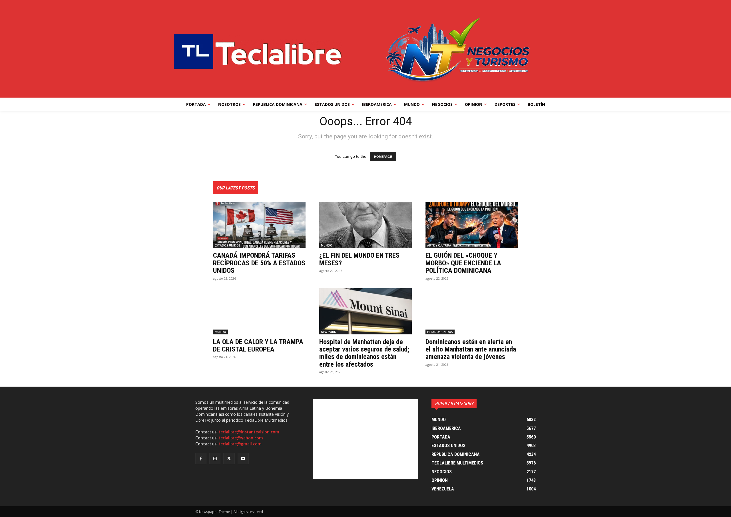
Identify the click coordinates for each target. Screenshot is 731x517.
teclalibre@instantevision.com (248, 432)
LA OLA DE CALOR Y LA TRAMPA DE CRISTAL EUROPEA (258, 345)
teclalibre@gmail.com (240, 444)
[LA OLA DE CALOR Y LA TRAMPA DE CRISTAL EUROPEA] (259, 311)
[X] (228, 458)
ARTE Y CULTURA (439, 245)
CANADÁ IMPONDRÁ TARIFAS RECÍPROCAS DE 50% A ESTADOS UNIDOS (259, 262)
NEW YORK (328, 332)
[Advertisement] (365, 439)
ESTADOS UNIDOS (227, 245)
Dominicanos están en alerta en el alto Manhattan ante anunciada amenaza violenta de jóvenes (470, 349)
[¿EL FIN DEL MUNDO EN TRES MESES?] (365, 225)
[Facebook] (200, 458)
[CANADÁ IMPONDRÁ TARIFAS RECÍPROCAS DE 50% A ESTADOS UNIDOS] (259, 225)
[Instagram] (214, 458)
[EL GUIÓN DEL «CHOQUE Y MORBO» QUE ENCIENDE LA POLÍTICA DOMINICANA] (471, 225)
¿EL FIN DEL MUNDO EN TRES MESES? (359, 259)
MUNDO (326, 245)
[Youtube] (243, 458)
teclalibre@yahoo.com (240, 438)
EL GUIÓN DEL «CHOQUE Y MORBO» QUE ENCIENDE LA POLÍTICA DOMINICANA (463, 262)
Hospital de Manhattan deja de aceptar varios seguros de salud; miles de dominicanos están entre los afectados (364, 353)
